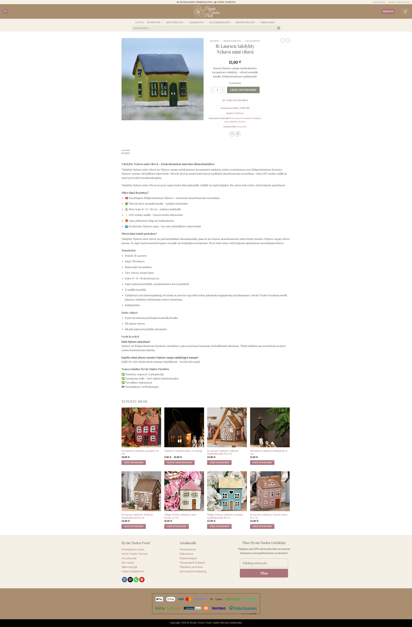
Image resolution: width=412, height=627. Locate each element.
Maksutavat (186, 553)
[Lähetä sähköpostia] (130, 579)
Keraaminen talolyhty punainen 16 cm (140, 452)
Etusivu (215, 40)
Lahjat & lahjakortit (133, 571)
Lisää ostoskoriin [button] (134, 462)
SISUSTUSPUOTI (244, 22)
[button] (5, 11)
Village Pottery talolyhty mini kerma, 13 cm (180, 516)
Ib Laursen (234, 118)
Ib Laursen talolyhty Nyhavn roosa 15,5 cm (268, 516)
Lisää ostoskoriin (243, 89)
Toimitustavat (187, 549)
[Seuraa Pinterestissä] (142, 579)
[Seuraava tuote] (282, 40)
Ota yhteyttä (379, 2)
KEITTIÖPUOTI (174, 22)
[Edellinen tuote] (288, 40)
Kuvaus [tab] (126, 153)
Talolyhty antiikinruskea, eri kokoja (183, 450)
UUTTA (139, 22)
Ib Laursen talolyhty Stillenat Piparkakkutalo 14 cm (137, 516)
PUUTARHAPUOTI (219, 22)
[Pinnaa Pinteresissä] (238, 134)
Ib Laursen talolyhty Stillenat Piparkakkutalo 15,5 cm (223, 452)
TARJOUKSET (267, 22)
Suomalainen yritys (133, 549)
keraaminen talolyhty (251, 118)
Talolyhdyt (252, 40)
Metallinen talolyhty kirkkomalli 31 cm (268, 452)
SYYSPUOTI (153, 22)
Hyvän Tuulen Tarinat (399, 2)
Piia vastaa (128, 562)
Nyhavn (242, 121)
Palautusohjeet (188, 558)
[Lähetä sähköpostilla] (232, 134)
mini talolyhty (230, 121)
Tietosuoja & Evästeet (192, 562)
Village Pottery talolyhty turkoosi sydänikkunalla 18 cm (225, 516)
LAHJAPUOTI (196, 22)
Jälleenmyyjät (129, 566)
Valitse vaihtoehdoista (179, 462)
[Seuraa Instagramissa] (124, 579)
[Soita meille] (136, 579)
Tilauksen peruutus (191, 566)
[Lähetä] (278, 28)
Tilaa (264, 573)
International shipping (192, 571)
